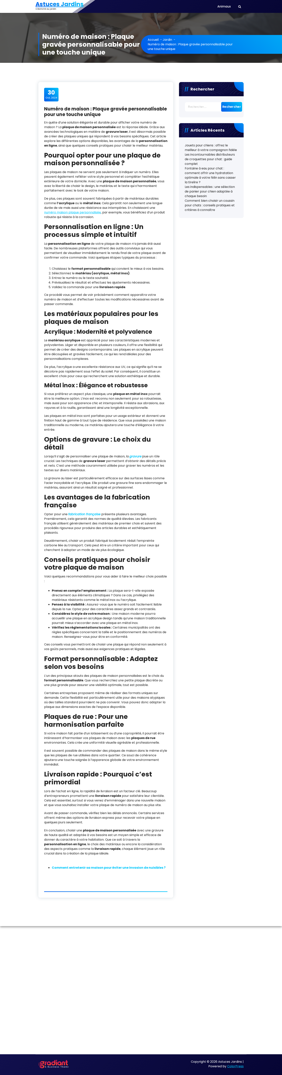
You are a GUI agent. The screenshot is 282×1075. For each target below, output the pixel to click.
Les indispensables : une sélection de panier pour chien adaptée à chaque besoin (210, 191)
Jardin (167, 39)
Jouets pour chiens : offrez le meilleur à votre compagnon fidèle (211, 147)
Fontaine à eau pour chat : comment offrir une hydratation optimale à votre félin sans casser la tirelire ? (210, 175)
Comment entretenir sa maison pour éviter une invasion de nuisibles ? (109, 867)
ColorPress (235, 1066)
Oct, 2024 (51, 94)
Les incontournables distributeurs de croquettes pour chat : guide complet (210, 159)
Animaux (224, 6)
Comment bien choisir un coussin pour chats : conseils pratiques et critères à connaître (210, 205)
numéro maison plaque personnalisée (72, 212)
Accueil (153, 39)
